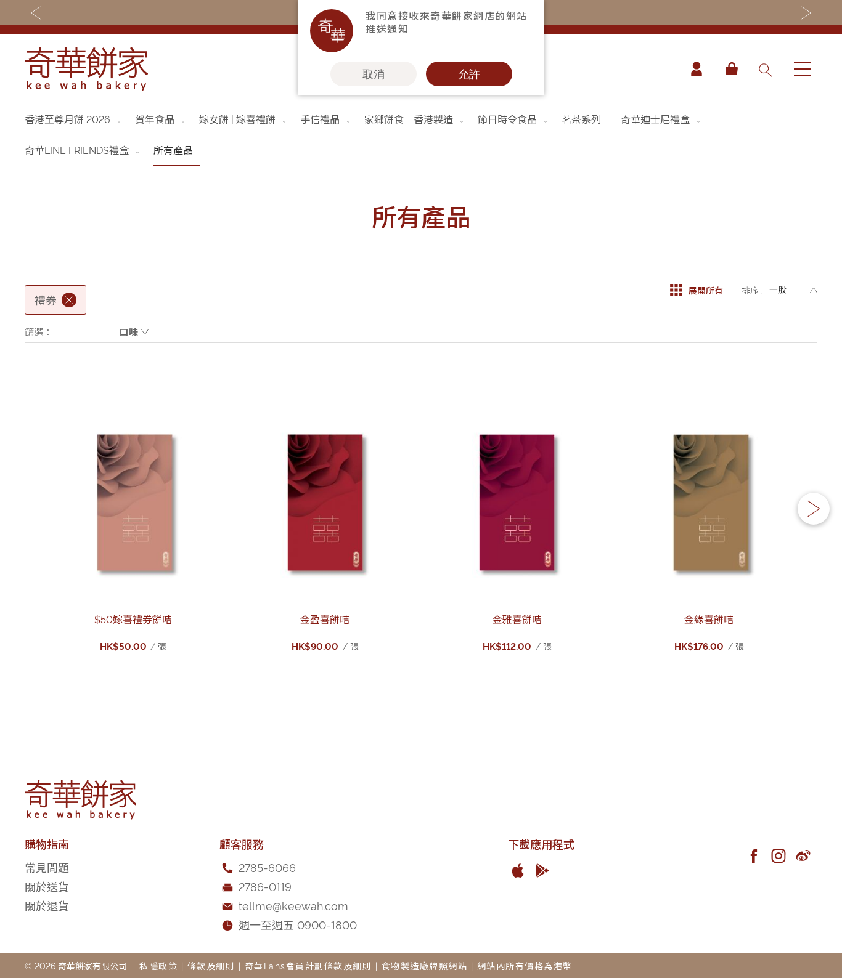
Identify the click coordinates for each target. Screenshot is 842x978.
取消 (373, 74)
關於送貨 (47, 886)
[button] (814, 509)
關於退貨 (47, 905)
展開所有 (706, 290)
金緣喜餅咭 (709, 619)
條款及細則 (211, 965)
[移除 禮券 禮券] (69, 300)
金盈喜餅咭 (324, 619)
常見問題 (47, 867)
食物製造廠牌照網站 (425, 965)
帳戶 (696, 69)
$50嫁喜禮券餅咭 (133, 619)
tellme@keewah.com (293, 905)
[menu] (421, 134)
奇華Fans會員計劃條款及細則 (308, 965)
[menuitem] (74, 118)
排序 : (752, 290)
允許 (469, 74)
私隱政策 (158, 965)
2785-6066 (267, 867)
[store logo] (86, 69)
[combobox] (765, 69)
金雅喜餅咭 (517, 619)
